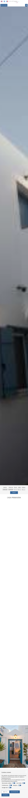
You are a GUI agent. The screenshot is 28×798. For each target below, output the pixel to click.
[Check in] (5, 490)
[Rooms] (15, 490)
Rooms (4, 517)
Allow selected (14, 791)
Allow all (5, 795)
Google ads (5, 787)
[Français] (7, 1)
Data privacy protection (12, 781)
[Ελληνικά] (4, 1)
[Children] (23, 490)
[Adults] (19, 490)
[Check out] (10, 490)
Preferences (5, 785)
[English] (2, 1)
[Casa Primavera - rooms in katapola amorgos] (14, 2)
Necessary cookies (7, 783)
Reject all (5, 791)
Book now (4, 5)
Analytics (15, 785)
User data (18, 783)
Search (14, 492)
